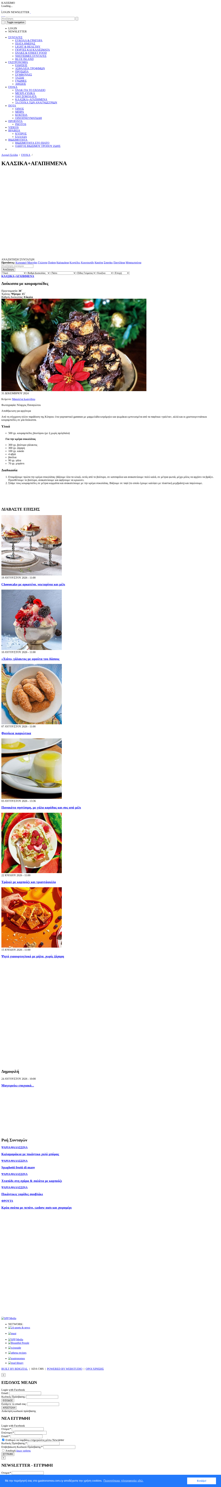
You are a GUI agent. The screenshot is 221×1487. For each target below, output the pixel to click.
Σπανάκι (108, 262)
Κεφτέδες (75, 262)
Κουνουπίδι (87, 262)
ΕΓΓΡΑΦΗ (8, 1454)
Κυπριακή (21, 262)
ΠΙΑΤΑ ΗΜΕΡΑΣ (25, 43)
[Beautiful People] (18, 1342)
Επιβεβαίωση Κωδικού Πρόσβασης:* (22, 1446)
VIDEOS (13, 127)
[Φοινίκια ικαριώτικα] (31, 723)
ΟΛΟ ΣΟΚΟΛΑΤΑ (26, 96)
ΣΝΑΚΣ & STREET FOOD (31, 52)
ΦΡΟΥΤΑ (7, 1200)
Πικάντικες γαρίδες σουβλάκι (22, 1194)
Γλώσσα (42, 262)
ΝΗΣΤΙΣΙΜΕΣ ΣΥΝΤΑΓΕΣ (30, 55)
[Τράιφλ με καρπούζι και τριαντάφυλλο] (31, 872)
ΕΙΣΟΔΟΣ (8, 1400)
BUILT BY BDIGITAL (14, 1368)
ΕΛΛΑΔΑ (21, 136)
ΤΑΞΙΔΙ (19, 77)
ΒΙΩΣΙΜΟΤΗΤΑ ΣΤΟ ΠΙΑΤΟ (32, 142)
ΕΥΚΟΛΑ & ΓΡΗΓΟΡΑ (28, 40)
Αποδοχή (18, 1450)
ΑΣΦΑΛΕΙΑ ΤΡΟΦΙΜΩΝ (30, 68)
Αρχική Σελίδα (9, 154)
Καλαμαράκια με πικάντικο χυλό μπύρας (30, 1154)
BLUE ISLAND (24, 59)
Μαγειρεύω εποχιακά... (17, 1085)
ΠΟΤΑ (12, 105)
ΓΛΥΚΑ (12, 87)
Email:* (5, 1436)
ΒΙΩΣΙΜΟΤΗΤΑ (17, 139)
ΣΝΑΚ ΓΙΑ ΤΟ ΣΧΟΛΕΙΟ (30, 90)
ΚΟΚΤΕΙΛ (21, 114)
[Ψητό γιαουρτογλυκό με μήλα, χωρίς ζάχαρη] (31, 946)
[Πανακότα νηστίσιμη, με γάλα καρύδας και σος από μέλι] (31, 797)
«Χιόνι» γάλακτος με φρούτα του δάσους (30, 659)
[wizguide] (14, 1347)
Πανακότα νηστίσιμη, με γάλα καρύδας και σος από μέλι (41, 807)
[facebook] (1, 15)
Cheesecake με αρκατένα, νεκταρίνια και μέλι (33, 584)
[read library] (15, 1362)
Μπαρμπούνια (133, 262)
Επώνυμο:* (7, 1432)
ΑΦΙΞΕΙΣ (20, 83)
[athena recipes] (17, 1352)
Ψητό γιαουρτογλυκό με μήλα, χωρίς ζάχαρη (32, 956)
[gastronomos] (16, 1358)
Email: (4, 1393)
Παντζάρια (119, 262)
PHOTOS (20, 124)
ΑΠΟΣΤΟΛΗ (9, 1407)
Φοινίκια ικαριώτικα (16, 733)
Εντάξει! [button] (201, 1480)
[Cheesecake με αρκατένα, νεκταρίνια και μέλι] (31, 574)
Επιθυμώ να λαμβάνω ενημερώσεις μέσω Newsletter (34, 1440)
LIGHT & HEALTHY (27, 46)
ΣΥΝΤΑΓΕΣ (15, 37)
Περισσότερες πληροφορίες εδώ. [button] (123, 1480)
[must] (12, 1333)
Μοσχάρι (32, 262)
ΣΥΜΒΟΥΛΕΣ (23, 74)
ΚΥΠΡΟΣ (21, 133)
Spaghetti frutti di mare (18, 1167)
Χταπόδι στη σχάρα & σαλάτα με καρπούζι (31, 1181)
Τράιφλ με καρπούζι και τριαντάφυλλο (28, 882)
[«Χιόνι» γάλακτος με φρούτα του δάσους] (31, 649)
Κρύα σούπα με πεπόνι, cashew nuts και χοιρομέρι (36, 1207)
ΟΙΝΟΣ (19, 108)
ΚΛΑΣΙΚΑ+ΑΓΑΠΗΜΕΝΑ (31, 99)
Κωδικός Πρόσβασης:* (14, 1443)
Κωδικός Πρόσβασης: (13, 1396)
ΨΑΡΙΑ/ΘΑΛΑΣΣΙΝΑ (14, 1147)
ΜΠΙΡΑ (19, 111)
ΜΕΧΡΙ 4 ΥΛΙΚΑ (25, 93)
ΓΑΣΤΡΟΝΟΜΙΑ (18, 62)
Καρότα (99, 262)
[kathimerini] (15, 1339)
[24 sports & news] (19, 1327)
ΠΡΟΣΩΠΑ (22, 71)
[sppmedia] (8, 1318)
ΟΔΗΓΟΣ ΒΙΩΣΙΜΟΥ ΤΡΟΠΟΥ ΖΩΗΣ (37, 146)
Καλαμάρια (62, 262)
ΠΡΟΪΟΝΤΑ (15, 121)
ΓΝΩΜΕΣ (21, 80)
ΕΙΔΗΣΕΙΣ (21, 65)
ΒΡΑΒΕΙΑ (14, 130)
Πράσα (52, 262)
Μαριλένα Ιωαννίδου (23, 399)
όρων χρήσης (23, 1450)
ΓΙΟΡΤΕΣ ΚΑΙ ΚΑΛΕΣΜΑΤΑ (32, 49)
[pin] (4, 15)
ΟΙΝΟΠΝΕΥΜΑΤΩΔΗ (28, 118)
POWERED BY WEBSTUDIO (64, 1368)
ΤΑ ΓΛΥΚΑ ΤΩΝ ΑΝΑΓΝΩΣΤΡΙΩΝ (36, 102)
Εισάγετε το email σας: (13, 1404)
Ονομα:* (6, 1429)
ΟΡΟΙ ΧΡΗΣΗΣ (95, 1368)
